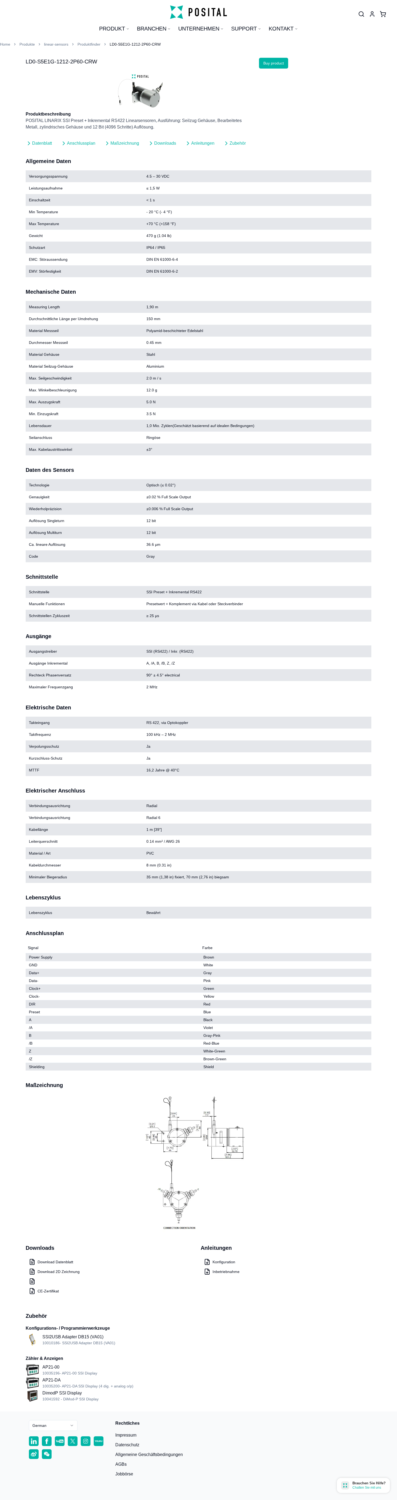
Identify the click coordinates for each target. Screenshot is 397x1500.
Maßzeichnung (124, 143)
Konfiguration (224, 1262)
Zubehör (238, 143)
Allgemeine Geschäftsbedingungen (149, 1454)
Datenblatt (42, 143)
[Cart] (383, 14)
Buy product (273, 63)
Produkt (112, 29)
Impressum (125, 1435)
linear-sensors (56, 44)
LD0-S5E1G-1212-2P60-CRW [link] (135, 44)
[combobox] (53, 1425)
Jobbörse (124, 1474)
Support (244, 29)
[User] (361, 14)
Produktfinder (89, 44)
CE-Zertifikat (48, 1291)
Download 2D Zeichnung (59, 1271)
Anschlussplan (81, 143)
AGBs (121, 1464)
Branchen (151, 29)
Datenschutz (127, 1445)
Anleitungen (202, 143)
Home (5, 44)
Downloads (165, 143)
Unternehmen (198, 29)
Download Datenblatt (55, 1262)
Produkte (27, 44)
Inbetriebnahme (226, 1271)
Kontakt (281, 29)
